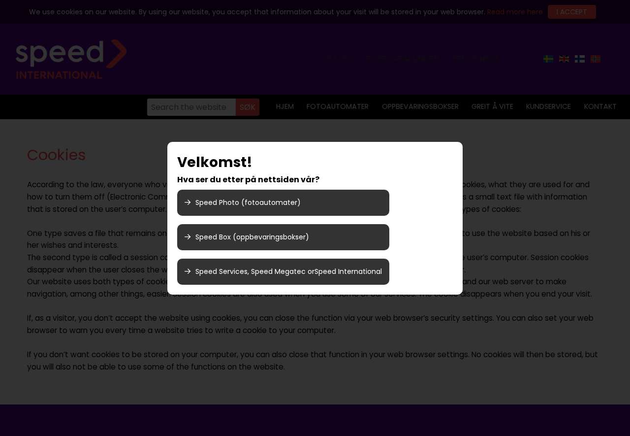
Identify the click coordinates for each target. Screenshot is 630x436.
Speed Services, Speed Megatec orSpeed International (288, 271)
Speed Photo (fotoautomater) (248, 202)
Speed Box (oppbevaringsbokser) (252, 237)
